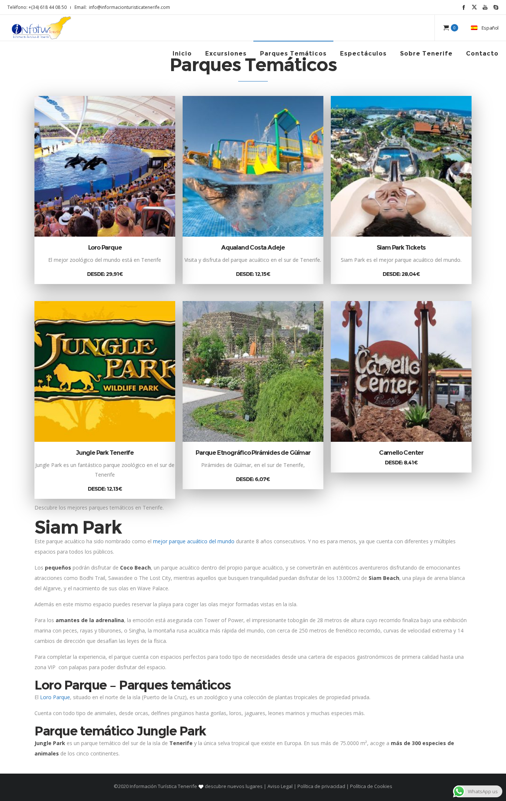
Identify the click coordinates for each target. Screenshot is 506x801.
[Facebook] (463, 7)
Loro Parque (105, 247)
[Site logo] (41, 28)
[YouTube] (485, 7)
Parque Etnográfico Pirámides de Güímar (253, 452)
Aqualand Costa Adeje (253, 247)
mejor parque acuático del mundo (193, 541)
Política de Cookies (370, 786)
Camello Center (401, 452)
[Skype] (495, 7)
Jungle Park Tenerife (105, 452)
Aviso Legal (280, 786)
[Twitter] (474, 7)
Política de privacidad (321, 786)
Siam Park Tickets (401, 247)
